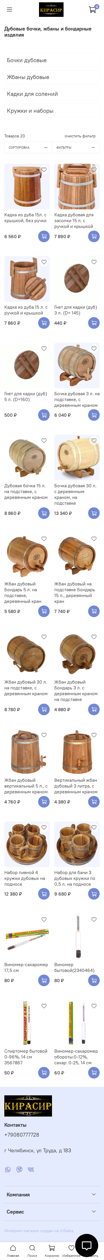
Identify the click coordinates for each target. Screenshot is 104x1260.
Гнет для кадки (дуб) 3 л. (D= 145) (75, 310)
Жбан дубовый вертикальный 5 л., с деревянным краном (26, 786)
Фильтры (63, 147)
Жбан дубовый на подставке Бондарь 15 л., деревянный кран (74, 592)
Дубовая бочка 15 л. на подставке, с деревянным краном (26, 491)
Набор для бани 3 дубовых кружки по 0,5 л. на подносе (74, 878)
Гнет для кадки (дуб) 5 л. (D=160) (25, 396)
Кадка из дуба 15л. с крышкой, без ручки (25, 217)
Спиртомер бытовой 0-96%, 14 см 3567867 (25, 1056)
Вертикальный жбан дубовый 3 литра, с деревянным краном (76, 786)
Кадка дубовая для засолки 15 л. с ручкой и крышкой (74, 220)
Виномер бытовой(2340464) (74, 967)
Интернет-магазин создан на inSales (38, 1230)
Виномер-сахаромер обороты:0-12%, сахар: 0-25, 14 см (76, 1056)
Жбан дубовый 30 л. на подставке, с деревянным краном (26, 687)
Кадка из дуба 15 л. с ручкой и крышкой (26, 310)
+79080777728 (21, 1135)
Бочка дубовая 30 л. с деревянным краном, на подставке (75, 494)
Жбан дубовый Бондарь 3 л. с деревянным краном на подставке (76, 690)
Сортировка (19, 147)
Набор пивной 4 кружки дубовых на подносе (24, 878)
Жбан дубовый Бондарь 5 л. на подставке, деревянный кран (22, 592)
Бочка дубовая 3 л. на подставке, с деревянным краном (77, 399)
